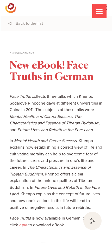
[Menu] (99, 11)
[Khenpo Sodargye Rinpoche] (10, 8)
